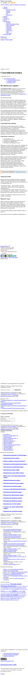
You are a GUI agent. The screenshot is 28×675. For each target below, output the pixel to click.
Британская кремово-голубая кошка (14, 455)
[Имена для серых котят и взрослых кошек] (14, 543)
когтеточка (7, 591)
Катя (4, 573)
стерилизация (13, 598)
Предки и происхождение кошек (11, 444)
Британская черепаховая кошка (13, 495)
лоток (2, 592)
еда (1, 587)
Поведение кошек (7, 442)
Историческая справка (9, 78)
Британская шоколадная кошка (13, 483)
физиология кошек (5, 599)
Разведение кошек (7, 446)
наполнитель (12, 592)
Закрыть (3, 673)
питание (23, 592)
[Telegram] (15, 256)
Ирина (5, 569)
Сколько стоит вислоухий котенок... (12, 537)
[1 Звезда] (1, 251)
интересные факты (12, 587)
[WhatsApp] (11, 256)
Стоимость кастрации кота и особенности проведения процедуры (14, 574)
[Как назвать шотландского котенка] (12, 529)
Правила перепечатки (8, 656)
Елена (4, 571)
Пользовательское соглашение (10, 654)
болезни (8, 584)
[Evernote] (7, 256)
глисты (26, 586)
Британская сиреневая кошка (12, 498)
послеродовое (22, 595)
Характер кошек (11, 81)
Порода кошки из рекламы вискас (14, 461)
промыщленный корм (19, 596)
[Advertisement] (14, 54)
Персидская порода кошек (18, 408)
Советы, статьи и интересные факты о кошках (14, 541)
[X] (5, 256)
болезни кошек (16, 584)
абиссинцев (22, 94)
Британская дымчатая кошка (12, 511)
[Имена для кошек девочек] (10, 550)
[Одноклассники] (3, 256)
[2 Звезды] (2, 251)
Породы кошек (9, 39)
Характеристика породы (13, 80)
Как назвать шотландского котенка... (12, 530)
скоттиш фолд (6, 598)
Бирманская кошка (6, 408)
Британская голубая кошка (12, 504)
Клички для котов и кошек (9, 438)
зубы (3, 587)
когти (10, 591)
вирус (17, 586)
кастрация (17, 589)
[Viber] (9, 256)
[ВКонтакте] (1, 256)
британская (12, 586)
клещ (26, 589)
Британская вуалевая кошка (12, 486)
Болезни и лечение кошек (9, 435)
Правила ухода (10, 82)
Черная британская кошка (11, 480)
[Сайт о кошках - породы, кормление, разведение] (13, 4)
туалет (18, 598)
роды (2, 598)
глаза (23, 586)
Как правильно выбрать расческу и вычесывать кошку (13, 570)
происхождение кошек (7, 596)
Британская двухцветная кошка (13, 467)
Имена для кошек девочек (9, 551)
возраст (20, 586)
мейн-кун (5, 592)
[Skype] (13, 256)
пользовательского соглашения (8, 393)
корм (14, 591)
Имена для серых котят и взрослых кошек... (14, 544)
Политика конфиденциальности (11, 653)
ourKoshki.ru (4, 36)
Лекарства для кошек (8, 440)
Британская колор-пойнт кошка (13, 473)
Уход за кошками (7, 448)
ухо (21, 598)
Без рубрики (6, 434)
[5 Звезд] (6, 251)
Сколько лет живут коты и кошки (19, 571)
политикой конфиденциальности (9, 395)
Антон (5, 575)
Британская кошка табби (11, 470)
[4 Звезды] (5, 251)
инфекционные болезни (21, 587)
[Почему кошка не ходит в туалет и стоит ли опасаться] (15, 557)
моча (8, 592)
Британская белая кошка (11, 458)
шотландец (16, 599)
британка (4, 586)
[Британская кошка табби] (7, 661)
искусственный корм (5, 589)
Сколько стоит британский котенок (14, 489)
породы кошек (4, 257)
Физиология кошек (8, 450)
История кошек (7, 437)
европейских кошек (5, 95)
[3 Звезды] (4, 251)
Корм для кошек (7, 439)
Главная (2, 39)
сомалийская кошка (13, 257)
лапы (23, 591)
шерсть (12, 599)
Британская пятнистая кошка (12, 501)
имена (6, 587)
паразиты (18, 592)
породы (3, 595)
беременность (3, 584)
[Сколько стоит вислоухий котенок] (12, 535)
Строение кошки (7, 447)
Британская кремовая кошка (12, 492)
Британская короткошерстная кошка (15, 464)
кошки (20, 591)
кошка (18, 591)
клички (3, 591)
